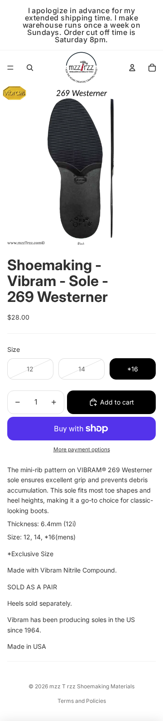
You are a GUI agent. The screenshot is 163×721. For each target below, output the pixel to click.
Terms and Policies (82, 700)
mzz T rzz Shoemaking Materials (91, 686)
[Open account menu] (132, 68)
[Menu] (10, 67)
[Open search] (30, 68)
